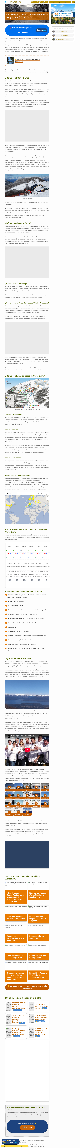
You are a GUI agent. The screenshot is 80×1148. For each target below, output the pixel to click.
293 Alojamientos (35, 1)
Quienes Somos (22, 1140)
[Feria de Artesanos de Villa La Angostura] (16, 909)
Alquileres (68, 1)
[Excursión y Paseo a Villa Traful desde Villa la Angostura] (38, 966)
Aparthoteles (62, 1)
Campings (51, 1)
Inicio (73, 1)
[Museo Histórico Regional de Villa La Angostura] (38, 909)
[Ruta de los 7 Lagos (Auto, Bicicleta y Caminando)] (38, 886)
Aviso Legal (30, 1140)
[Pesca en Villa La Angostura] (38, 929)
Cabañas (57, 1)
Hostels (41, 1)
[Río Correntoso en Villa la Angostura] (16, 948)
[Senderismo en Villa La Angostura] (38, 948)
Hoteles (46, 1)
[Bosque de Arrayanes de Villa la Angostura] (16, 929)
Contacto (24, 1142)
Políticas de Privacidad (39, 1140)
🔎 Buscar (27, 1127)
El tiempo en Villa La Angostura (31, 544)
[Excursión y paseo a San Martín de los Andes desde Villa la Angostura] (16, 966)
